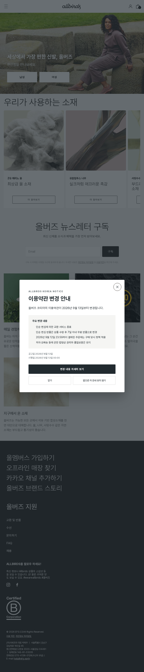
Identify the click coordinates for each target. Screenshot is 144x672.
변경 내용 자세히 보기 (72, 369)
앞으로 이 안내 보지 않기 (94, 380)
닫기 (50, 380)
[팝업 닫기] (117, 287)
